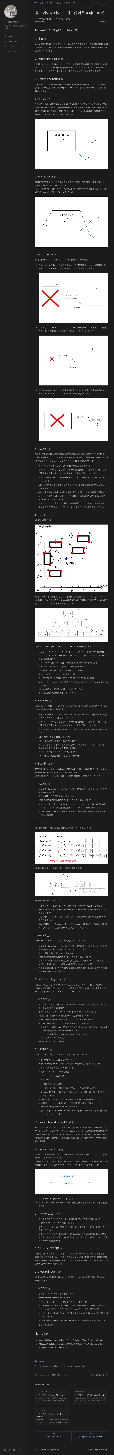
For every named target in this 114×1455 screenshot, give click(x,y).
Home (35, 3)
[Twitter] (97, 1375)
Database (41, 1361)
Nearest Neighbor (79, 1366)
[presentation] (94, 1257)
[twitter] (9, 1449)
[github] (5, 1449)
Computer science (44, 1366)
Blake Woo (11, 22)
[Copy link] (107, 1375)
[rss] (18, 1449)
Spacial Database (66, 1366)
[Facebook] (100, 1375)
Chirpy (96, 1450)
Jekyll (106, 1450)
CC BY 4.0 (55, 1375)
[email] (14, 1449)
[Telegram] (103, 1375)
